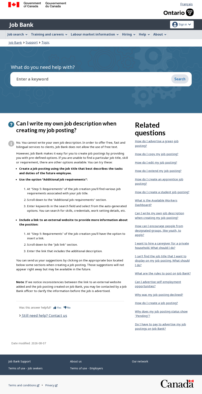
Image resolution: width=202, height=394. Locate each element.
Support (32, 42)
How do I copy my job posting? (156, 154)
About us (76, 361)
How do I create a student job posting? (162, 192)
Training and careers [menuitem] (47, 34)
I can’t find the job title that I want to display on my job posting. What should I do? (162, 260)
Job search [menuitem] (15, 34)
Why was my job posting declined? (159, 295)
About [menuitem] (158, 34)
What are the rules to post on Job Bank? (163, 273)
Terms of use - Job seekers (25, 368)
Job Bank (21, 24)
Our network (140, 361)
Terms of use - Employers (86, 368)
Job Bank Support (19, 361)
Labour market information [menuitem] (93, 34)
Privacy (51, 385)
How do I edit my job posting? (156, 162)
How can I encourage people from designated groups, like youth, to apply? (159, 230)
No (68, 307)
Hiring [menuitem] (127, 34)
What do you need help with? (43, 67)
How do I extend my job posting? (158, 171)
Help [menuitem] (142, 34)
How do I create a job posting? (156, 303)
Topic (45, 42)
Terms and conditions (23, 385)
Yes (58, 307)
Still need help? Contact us (44, 315)
